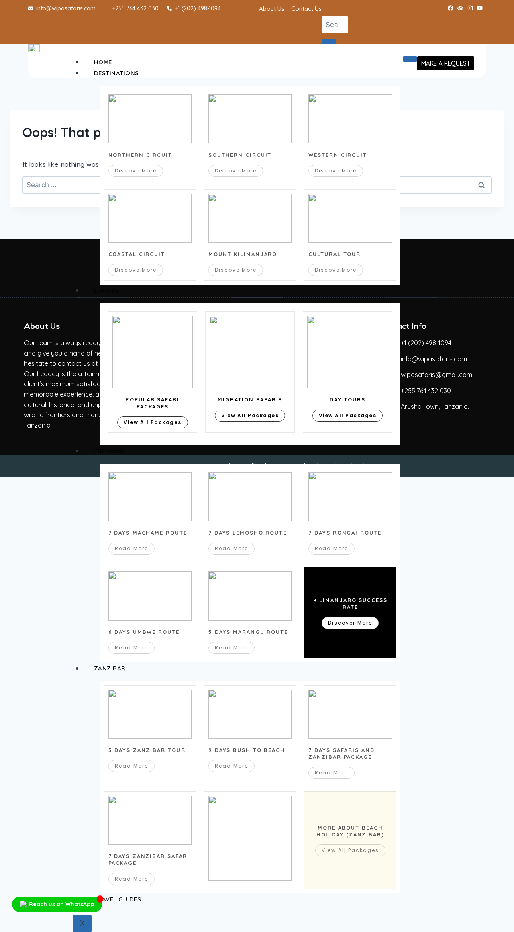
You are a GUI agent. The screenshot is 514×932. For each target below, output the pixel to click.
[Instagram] (470, 8)
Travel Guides (117, 899)
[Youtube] (480, 8)
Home (103, 62)
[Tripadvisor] (460, 8)
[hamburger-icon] (410, 59)
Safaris (107, 290)
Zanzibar (110, 668)
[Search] (329, 41)
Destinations (116, 73)
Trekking (109, 451)
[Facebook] (451, 8)
